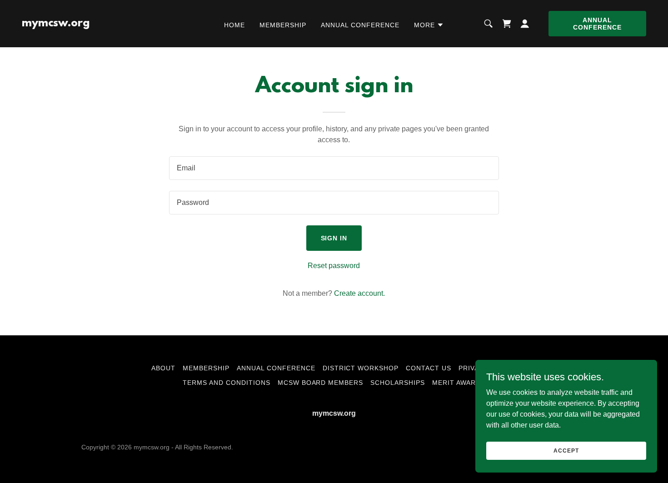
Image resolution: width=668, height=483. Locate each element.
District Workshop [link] (361, 368)
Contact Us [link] (428, 368)
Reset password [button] (334, 265)
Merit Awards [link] (458, 382)
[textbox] (334, 168)
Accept (565, 450)
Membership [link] (282, 25)
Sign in (334, 238)
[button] (429, 25)
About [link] (163, 368)
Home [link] (234, 25)
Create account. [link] (359, 293)
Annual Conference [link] (360, 25)
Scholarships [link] (397, 382)
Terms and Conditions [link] (226, 382)
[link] (56, 24)
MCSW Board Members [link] (321, 382)
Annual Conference (597, 23)
